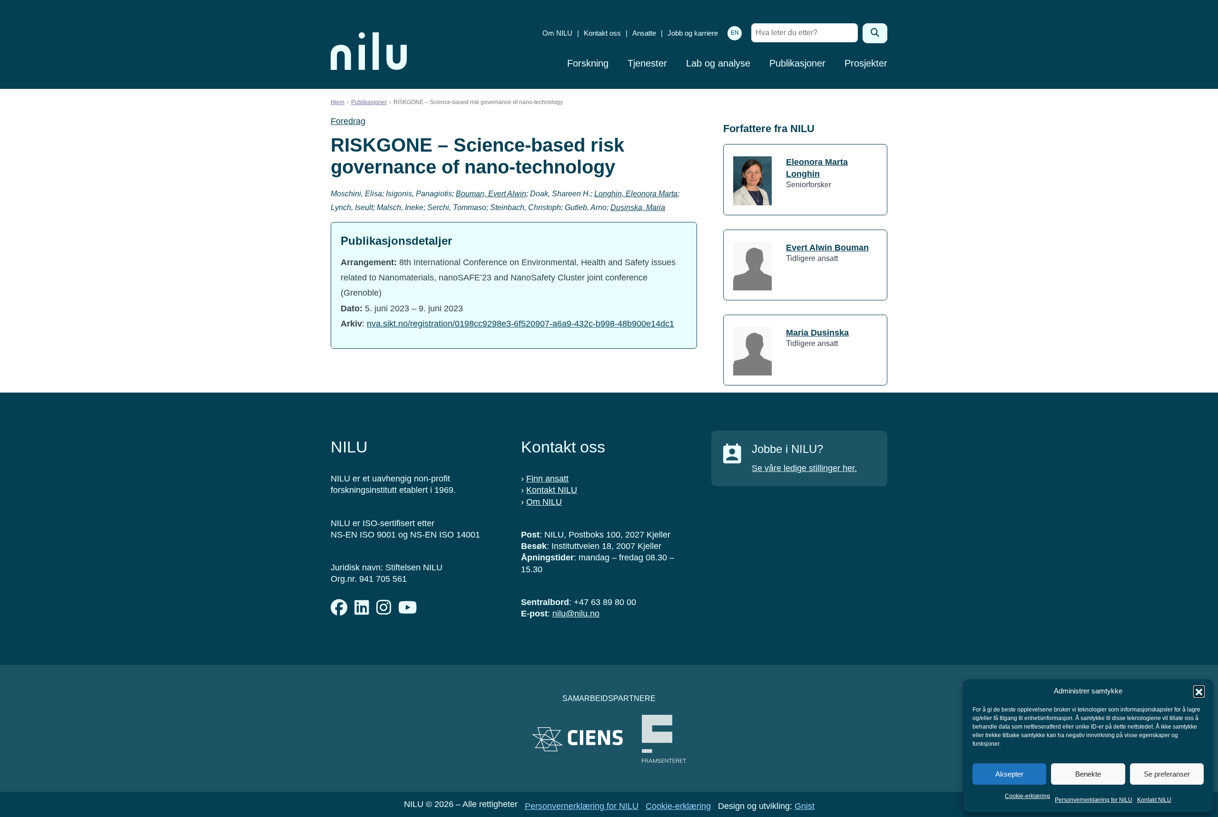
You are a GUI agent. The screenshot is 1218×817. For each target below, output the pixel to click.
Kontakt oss (602, 33)
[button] (1199, 691)
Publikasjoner (797, 63)
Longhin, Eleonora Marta (636, 194)
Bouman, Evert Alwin (491, 194)
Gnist (805, 806)
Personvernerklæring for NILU (1093, 800)
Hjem (337, 102)
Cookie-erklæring (1027, 796)
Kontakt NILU (1154, 800)
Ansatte (644, 33)
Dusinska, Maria (637, 207)
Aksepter (1009, 774)
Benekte (1088, 774)
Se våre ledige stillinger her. (804, 468)
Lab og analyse (718, 63)
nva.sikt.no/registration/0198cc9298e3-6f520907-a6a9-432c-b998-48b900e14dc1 (520, 323)
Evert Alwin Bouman (827, 247)
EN (735, 32)
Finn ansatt (547, 478)
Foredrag (348, 121)
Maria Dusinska (817, 332)
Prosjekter (866, 63)
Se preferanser (1167, 774)
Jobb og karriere (693, 33)
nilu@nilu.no (575, 613)
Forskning (588, 63)
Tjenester (647, 63)
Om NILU (557, 33)
